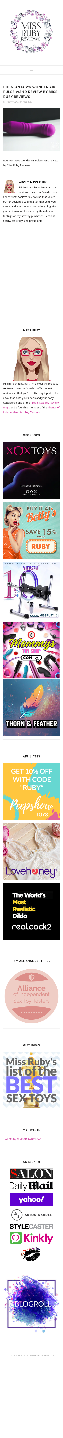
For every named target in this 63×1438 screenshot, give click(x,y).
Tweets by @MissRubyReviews (22, 1139)
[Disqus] (31, 274)
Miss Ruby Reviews (31, 32)
